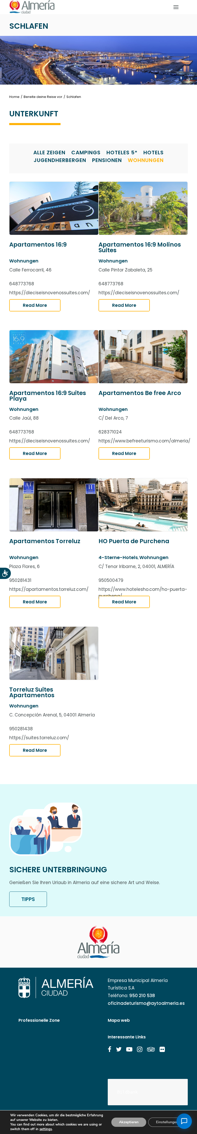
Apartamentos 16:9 (38, 244)
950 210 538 (142, 996)
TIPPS (28, 899)
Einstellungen (167, 1122)
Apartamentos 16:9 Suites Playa (47, 396)
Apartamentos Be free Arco (139, 393)
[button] (109, 1049)
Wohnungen (146, 160)
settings (46, 1129)
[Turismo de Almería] (32, 7)
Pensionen (107, 160)
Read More (35, 305)
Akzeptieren (129, 1122)
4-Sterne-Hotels (118, 557)
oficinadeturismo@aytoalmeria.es (146, 1003)
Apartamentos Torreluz (44, 541)
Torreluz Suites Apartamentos (31, 692)
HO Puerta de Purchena (133, 541)
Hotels (153, 152)
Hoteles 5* (121, 152)
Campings (86, 152)
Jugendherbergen (60, 160)
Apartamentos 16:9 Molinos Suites (139, 247)
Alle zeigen (49, 152)
